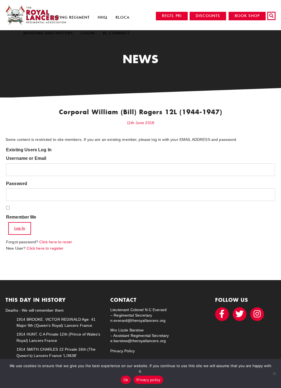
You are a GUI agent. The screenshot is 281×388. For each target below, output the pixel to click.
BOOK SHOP (247, 15)
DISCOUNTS (208, 15)
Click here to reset (55, 242)
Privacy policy (148, 380)
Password (16, 183)
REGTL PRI (172, 15)
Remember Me (21, 217)
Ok (125, 380)
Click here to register (45, 248)
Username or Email (26, 158)
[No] (274, 373)
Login (88, 33)
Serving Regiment (70, 17)
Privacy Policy (122, 351)
